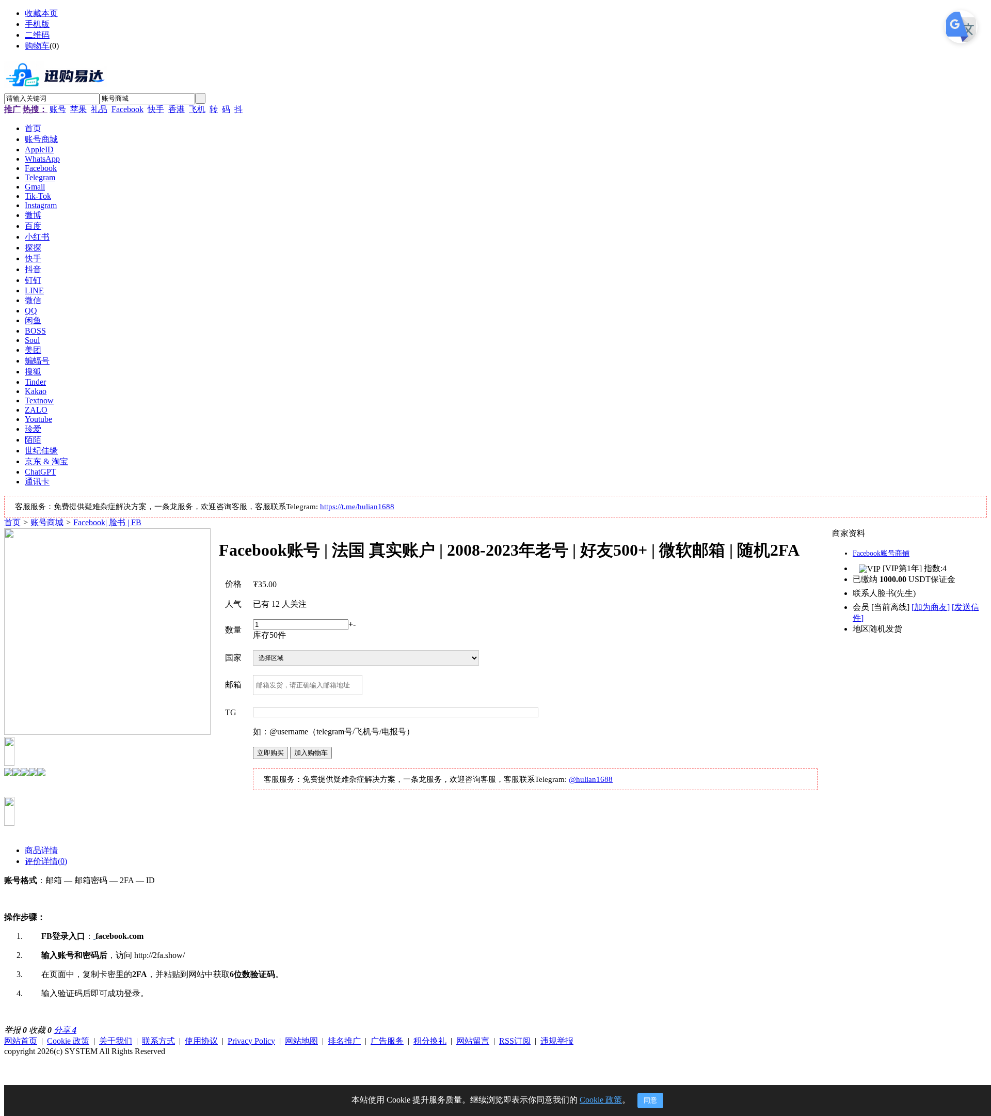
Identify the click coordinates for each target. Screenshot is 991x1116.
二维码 (37, 34)
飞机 (197, 109)
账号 (58, 109)
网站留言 (472, 1040)
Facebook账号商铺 (881, 553)
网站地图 (301, 1040)
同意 (650, 1100)
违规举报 (556, 1040)
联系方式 (158, 1040)
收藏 (40, 1030)
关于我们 (115, 1040)
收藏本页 (41, 13)
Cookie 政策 (68, 1040)
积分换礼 (429, 1040)
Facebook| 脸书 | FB (107, 522)
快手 (156, 109)
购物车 (37, 45)
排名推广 (344, 1040)
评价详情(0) (46, 861)
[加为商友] (931, 607)
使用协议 (201, 1040)
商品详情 (41, 850)
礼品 (99, 109)
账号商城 (46, 522)
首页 (12, 522)
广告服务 (387, 1040)
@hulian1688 (591, 779)
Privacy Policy (251, 1040)
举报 (15, 1030)
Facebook (127, 109)
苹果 (78, 109)
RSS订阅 (515, 1040)
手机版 (37, 24)
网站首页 (20, 1040)
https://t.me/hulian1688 (357, 506)
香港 (176, 109)
